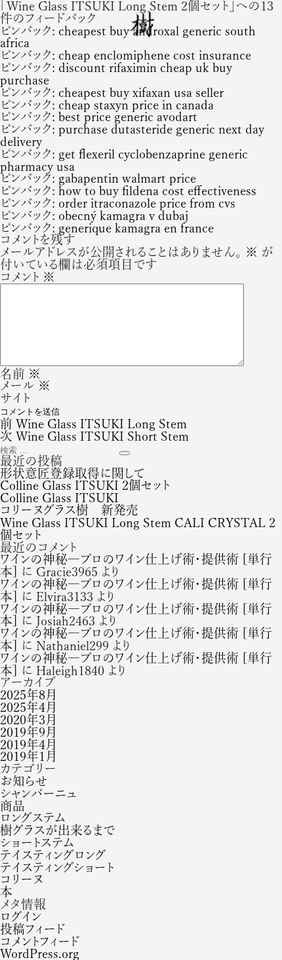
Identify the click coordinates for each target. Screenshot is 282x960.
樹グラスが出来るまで (57, 830)
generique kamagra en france (136, 227)
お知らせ (24, 781)
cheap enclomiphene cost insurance (154, 54)
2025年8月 (28, 694)
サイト (15, 398)
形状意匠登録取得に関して (72, 473)
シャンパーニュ (38, 793)
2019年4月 (28, 744)
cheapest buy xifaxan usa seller (141, 92)
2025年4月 (28, 707)
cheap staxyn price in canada (136, 104)
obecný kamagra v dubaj (123, 215)
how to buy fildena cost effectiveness (157, 190)
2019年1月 (28, 756)
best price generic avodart (127, 116)
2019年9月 (28, 732)
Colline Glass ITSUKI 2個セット (85, 485)
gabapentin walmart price (127, 178)
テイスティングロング (53, 855)
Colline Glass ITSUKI (59, 497)
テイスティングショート (57, 867)
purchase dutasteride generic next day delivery (132, 134)
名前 (20, 373)
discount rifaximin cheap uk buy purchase (116, 73)
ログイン (20, 916)
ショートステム (37, 842)
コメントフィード (39, 941)
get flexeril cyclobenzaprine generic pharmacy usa (124, 159)
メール (25, 385)
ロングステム (33, 817)
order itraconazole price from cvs (146, 202)
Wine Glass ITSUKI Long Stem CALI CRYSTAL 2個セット (137, 528)
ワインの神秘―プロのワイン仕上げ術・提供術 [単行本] (136, 565)
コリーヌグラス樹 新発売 (69, 510)
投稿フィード (32, 929)
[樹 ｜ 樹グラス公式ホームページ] (141, 23)
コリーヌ (21, 879)
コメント (27, 276)
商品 (12, 806)
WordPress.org (39, 953)
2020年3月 (28, 719)
